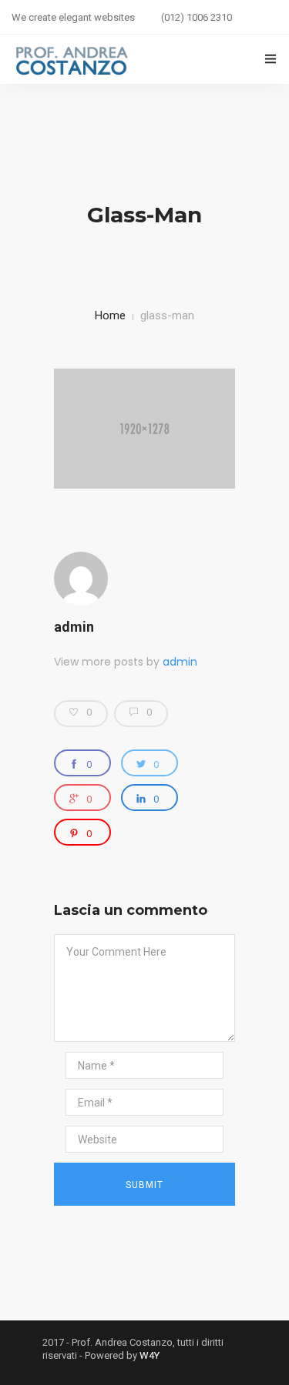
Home (110, 315)
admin (74, 627)
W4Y (149, 1355)
